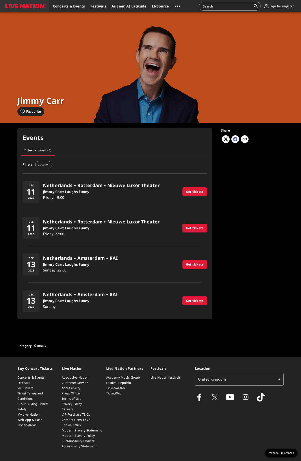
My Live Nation (28, 414)
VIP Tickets (25, 388)
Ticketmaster (116, 388)
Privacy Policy (72, 404)
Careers (67, 409)
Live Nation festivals (165, 377)
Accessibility (71, 388)
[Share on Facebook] (235, 141)
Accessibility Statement (79, 446)
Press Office (71, 393)
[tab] (38, 150)
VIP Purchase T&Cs (76, 414)
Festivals (23, 383)
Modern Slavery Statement (82, 430)
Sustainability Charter (78, 441)
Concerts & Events (31, 377)
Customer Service (75, 383)
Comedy (40, 346)
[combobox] (227, 6)
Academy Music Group (123, 377)
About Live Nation (75, 377)
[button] (24, 6)
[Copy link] (245, 139)
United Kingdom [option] (212, 379)
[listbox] (239, 379)
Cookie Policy (71, 425)
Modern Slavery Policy (78, 435)
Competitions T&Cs (76, 420)
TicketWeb (114, 393)
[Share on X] (226, 141)
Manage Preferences (281, 453)
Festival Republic (119, 383)
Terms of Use (71, 398)
